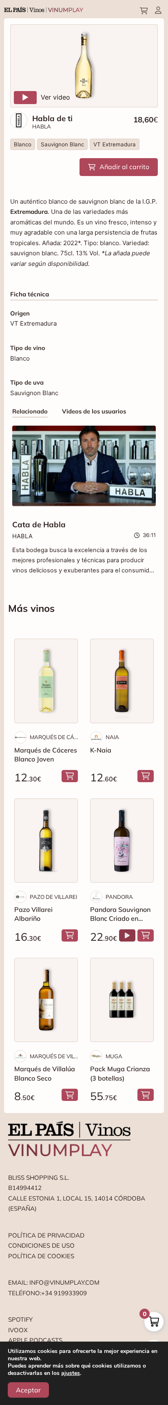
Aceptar (28, 1390)
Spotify (20, 1319)
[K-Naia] (122, 681)
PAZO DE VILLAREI (53, 897)
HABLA (41, 126)
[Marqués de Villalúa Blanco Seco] (46, 1000)
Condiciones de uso (41, 1245)
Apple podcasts (35, 1340)
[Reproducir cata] (127, 935)
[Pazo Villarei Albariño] (46, 840)
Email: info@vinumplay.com (53, 1282)
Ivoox (18, 1330)
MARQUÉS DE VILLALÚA (54, 1056)
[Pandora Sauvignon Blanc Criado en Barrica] (122, 840)
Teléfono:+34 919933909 (47, 1293)
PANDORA (119, 897)
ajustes (70, 1373)
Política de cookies (41, 1256)
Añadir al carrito (124, 167)
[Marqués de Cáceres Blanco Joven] (46, 681)
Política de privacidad (46, 1235)
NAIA (112, 737)
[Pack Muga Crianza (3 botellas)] (122, 1000)
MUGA (114, 1056)
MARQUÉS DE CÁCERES (54, 737)
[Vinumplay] (43, 9)
